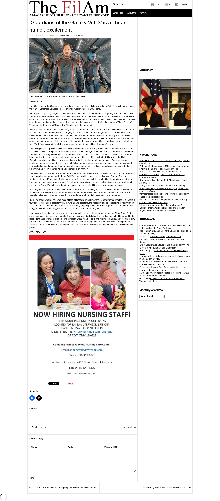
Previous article (39, 427)
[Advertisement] (165, 41)
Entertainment (66, 35)
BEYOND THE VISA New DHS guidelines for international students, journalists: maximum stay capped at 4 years (162, 174)
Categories (118, 13)
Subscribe (159, 4)
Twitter (171, 4)
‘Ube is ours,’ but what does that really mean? (160, 205)
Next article (128, 427)
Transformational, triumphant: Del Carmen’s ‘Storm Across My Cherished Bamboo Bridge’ (161, 239)
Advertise (144, 13)
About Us (131, 13)
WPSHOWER (184, 488)
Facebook (183, 4)
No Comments (79, 35)
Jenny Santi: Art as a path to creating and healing (162, 186)
